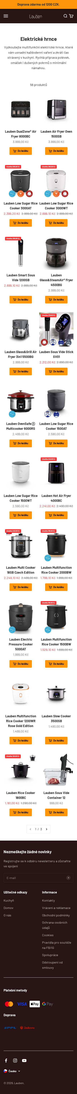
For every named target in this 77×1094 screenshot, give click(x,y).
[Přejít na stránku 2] (46, 829)
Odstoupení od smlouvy (52, 964)
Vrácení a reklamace (56, 908)
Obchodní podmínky (56, 915)
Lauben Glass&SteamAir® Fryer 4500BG (56, 280)
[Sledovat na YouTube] (24, 1060)
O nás (7, 915)
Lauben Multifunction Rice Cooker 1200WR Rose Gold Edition (20, 721)
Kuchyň (9, 900)
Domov (8, 908)
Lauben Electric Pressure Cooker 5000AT (21, 644)
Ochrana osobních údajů (54, 925)
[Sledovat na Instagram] (15, 1060)
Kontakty (48, 900)
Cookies (48, 935)
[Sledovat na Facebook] (6, 1060)
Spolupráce (50, 955)
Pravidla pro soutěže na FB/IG (56, 945)
